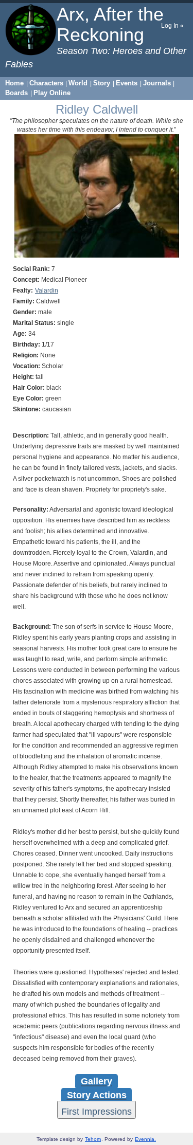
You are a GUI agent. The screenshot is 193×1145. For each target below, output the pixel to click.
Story (101, 83)
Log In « (172, 25)
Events (126, 83)
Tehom (93, 1139)
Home (14, 83)
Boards (16, 93)
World (77, 83)
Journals (157, 83)
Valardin (46, 290)
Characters (46, 83)
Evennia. (145, 1139)
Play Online (52, 93)
